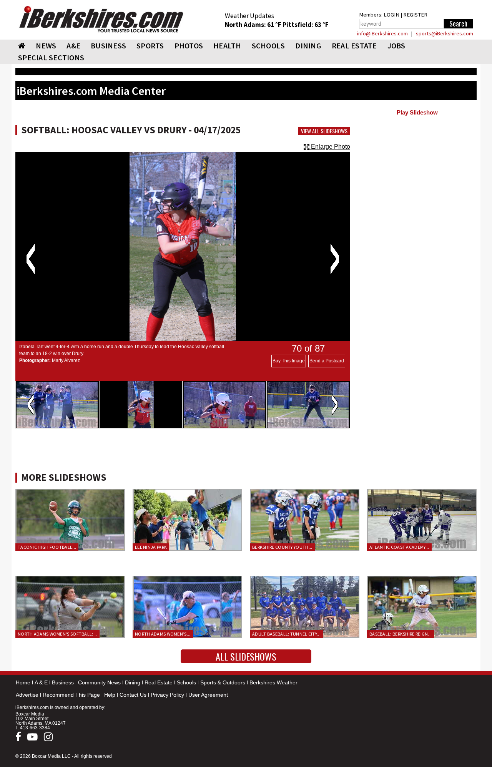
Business (63, 682)
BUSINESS (108, 45)
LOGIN (391, 14)
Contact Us (133, 695)
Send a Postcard (326, 361)
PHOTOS (189, 45)
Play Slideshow (417, 113)
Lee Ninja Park (151, 547)
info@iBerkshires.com (382, 33)
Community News (99, 682)
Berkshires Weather (273, 682)
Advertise (27, 695)
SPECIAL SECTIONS (51, 57)
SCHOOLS (268, 45)
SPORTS (150, 45)
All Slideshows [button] (246, 656)
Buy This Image (289, 361)
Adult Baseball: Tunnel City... (286, 634)
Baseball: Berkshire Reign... (400, 634)
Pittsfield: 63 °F (306, 24)
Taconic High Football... (47, 547)
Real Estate (159, 682)
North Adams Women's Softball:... (57, 634)
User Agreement (208, 695)
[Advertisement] (417, 181)
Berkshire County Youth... (282, 547)
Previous (30, 259)
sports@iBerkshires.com (444, 33)
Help (109, 695)
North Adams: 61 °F (254, 24)
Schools (186, 682)
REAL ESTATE (354, 45)
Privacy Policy (167, 695)
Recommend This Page (71, 695)
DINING (308, 45)
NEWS (46, 45)
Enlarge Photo (329, 146)
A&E (73, 45)
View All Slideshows (324, 131)
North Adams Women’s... (163, 634)
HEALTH (227, 45)
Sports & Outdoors (222, 682)
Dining (132, 682)
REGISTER (415, 14)
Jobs (396, 45)
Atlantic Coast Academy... (399, 547)
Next (334, 259)
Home (23, 682)
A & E (41, 682)
